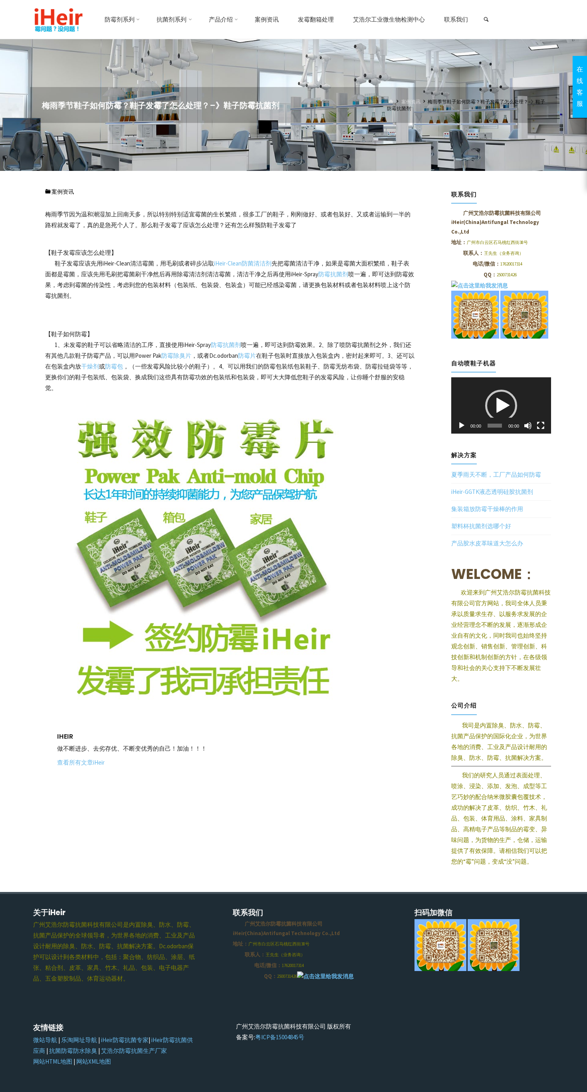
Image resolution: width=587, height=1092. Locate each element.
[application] (501, 405)
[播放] (462, 426)
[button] (501, 406)
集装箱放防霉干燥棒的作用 (487, 509)
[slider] (495, 426)
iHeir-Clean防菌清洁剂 (243, 263)
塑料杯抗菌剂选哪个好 (481, 526)
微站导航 (45, 1040)
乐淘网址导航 (79, 1040)
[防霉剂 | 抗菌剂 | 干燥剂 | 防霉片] (58, 19)
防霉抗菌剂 (333, 274)
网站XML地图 (93, 1061)
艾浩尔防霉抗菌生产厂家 (134, 1050)
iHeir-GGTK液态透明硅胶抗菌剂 (492, 491)
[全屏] (541, 426)
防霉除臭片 (176, 355)
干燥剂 (90, 366)
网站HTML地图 (52, 1061)
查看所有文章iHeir (81, 762)
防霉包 (114, 366)
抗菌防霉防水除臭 (73, 1050)
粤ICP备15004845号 (279, 1037)
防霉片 (247, 355)
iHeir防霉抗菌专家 (125, 1040)
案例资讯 (410, 102)
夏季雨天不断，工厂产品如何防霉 (496, 474)
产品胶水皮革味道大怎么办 (487, 543)
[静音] (528, 426)
